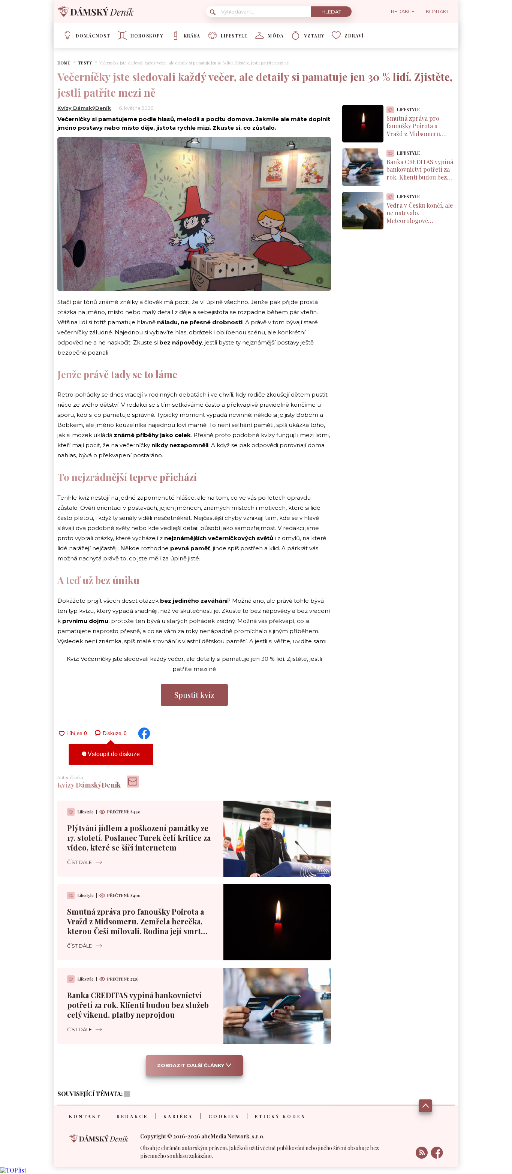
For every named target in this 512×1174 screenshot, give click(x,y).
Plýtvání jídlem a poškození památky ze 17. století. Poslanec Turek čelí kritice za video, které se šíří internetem (139, 837)
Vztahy (314, 35)
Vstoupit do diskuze (113, 754)
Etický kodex (280, 1116)
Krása (192, 35)
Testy (85, 63)
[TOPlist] (13, 1170)
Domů (63, 63)
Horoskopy (146, 35)
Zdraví (354, 35)
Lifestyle (234, 35)
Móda (276, 35)
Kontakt (85, 1116)
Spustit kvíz (194, 695)
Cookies (224, 1116)
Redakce (132, 1116)
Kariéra (178, 1116)
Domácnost (93, 35)
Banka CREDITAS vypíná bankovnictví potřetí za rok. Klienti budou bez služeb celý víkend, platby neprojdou (138, 1005)
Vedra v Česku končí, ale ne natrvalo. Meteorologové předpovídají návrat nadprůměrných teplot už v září (419, 224)
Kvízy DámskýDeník (84, 108)
